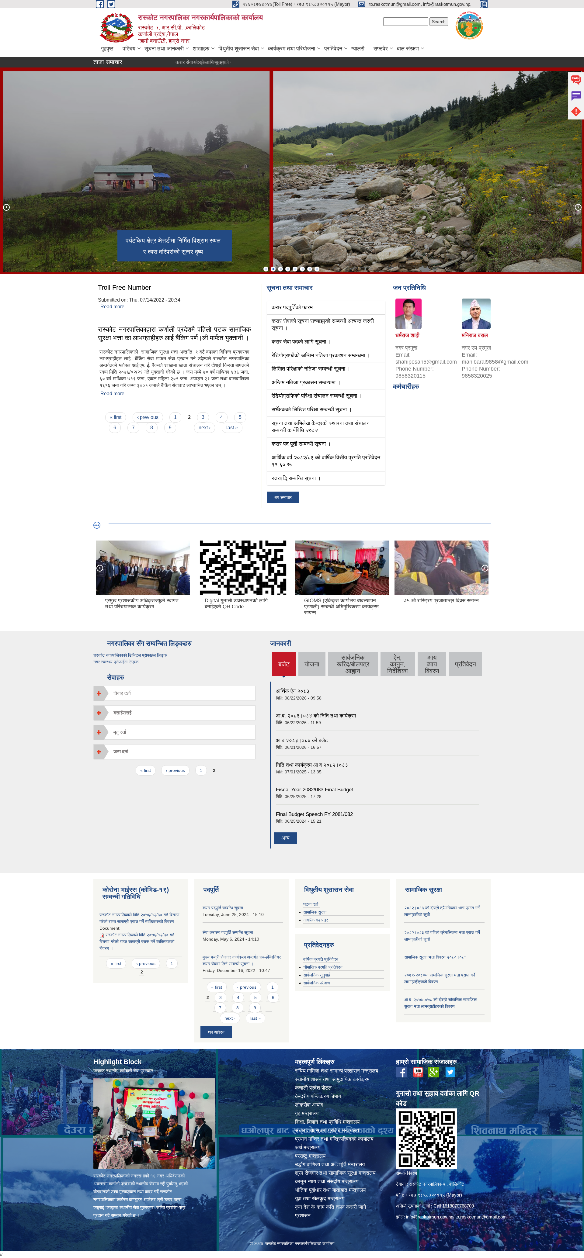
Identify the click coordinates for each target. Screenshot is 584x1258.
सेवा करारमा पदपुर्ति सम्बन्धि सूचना (228, 932)
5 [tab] (295, 269)
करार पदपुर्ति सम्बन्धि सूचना (223, 907)
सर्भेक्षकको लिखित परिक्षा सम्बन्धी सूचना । (312, 409)
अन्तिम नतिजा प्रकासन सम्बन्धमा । (306, 382)
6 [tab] (302, 269)
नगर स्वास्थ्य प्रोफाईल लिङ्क (115, 661)
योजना (311, 664)
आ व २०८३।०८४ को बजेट (302, 740)
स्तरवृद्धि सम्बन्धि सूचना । (296, 478)
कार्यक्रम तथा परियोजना (291, 49)
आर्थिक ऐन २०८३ (292, 691)
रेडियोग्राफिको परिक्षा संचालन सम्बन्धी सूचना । (317, 396)
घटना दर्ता (310, 904)
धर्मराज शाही (407, 335)
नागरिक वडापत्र (315, 920)
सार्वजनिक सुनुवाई (316, 975)
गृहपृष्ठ (107, 49)
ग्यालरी (357, 49)
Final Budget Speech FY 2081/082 (314, 814)
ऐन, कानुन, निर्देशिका (397, 664)
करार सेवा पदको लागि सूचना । (169, 62)
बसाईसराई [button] (122, 712)
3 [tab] (280, 269)
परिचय (129, 49)
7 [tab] (309, 269)
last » (232, 427)
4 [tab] (287, 269)
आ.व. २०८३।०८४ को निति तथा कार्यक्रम (316, 716)
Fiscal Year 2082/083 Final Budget (314, 790)
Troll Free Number (124, 287)
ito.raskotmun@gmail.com (480, 1216)
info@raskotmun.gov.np (429, 1216)
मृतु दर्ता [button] (119, 732)
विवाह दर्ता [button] (122, 693)
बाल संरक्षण (408, 49)
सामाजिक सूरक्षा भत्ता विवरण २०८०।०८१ (435, 957)
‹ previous (147, 417)
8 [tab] (317, 269)
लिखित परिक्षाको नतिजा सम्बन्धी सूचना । (311, 369)
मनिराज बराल (475, 335)
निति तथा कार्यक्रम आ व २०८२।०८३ (312, 765)
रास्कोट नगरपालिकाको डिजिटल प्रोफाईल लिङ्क (130, 655)
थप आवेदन (216, 1032)
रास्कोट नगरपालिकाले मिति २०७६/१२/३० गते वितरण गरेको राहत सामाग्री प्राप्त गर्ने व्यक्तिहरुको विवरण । (136, 941)
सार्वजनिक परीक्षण (316, 982)
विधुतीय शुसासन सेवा (238, 49)
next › (204, 427)
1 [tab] (265, 269)
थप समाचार (283, 497)
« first (115, 417)
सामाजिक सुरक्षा (314, 912)
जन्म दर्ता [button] (120, 751)
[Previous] (6, 207)
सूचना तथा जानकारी (164, 49)
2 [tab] (273, 269)
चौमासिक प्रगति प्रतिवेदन (322, 967)
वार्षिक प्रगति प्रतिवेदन (320, 959)
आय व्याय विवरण (432, 664)
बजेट (284, 668)
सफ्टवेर (381, 49)
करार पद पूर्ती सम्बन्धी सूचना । (301, 444)
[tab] (174, 693)
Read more (112, 306)
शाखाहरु (201, 49)
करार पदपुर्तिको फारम (292, 307)
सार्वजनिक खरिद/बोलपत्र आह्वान (353, 664)
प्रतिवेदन (333, 49)
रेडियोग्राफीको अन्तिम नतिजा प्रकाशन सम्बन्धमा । (321, 355)
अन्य (285, 838)
